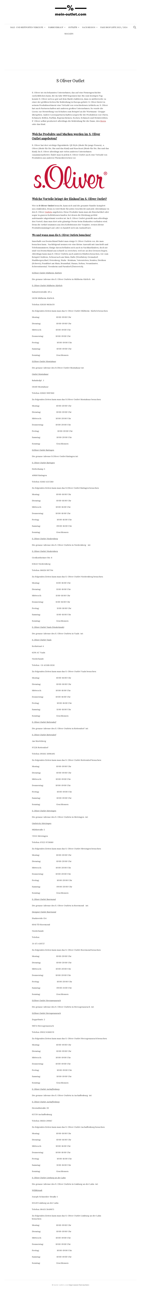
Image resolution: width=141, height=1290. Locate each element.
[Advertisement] (70, 53)
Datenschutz (84, 1285)
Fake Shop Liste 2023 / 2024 (113, 27)
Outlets (72, 27)
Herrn (103, 121)
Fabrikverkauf (55, 27)
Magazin (68, 34)
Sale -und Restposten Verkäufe (26, 27)
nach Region (88, 27)
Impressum (73, 1285)
